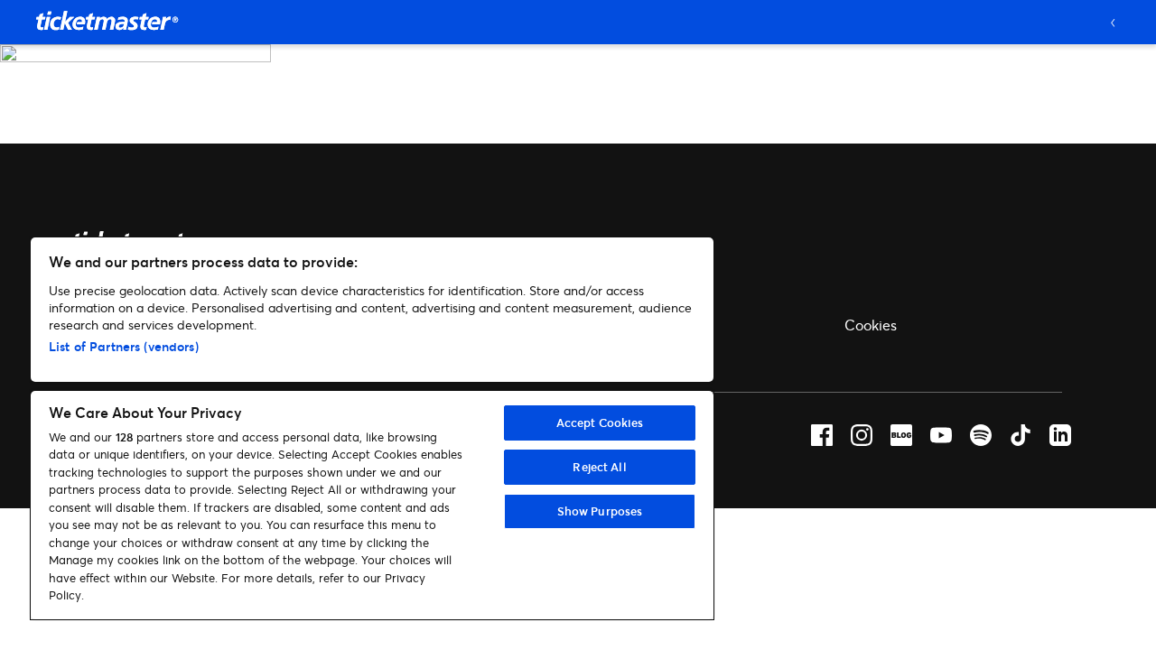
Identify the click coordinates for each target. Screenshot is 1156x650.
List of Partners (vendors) (124, 346)
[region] (372, 428)
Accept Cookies (600, 422)
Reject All (599, 467)
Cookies (870, 324)
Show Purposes (600, 511)
